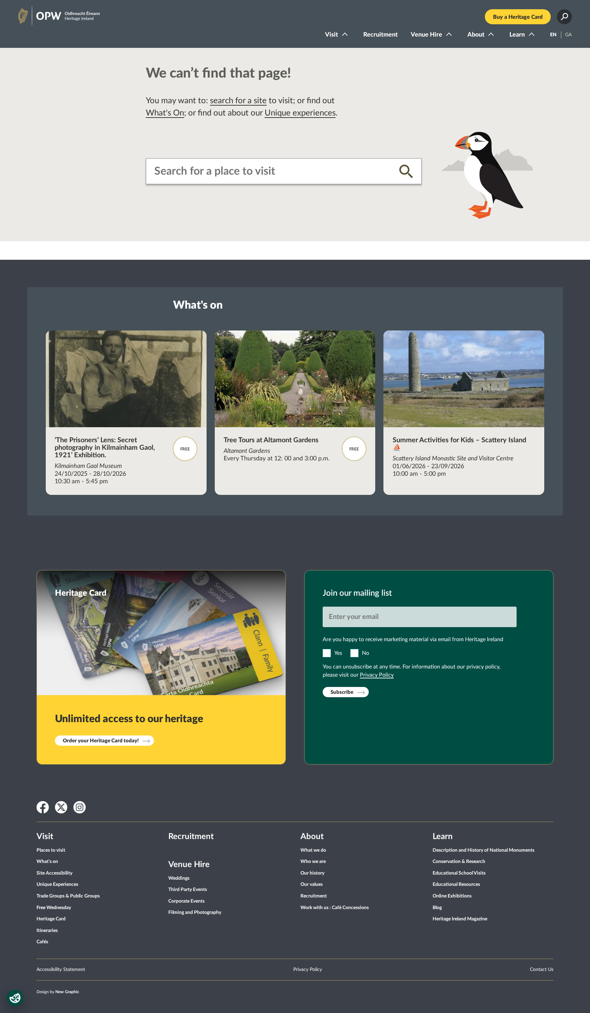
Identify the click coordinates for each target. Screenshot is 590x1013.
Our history (312, 873)
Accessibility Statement (61, 969)
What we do (313, 850)
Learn (517, 35)
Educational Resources (456, 884)
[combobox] (271, 171)
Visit (331, 35)
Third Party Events (187, 889)
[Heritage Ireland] (52, 13)
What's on (198, 305)
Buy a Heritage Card (518, 17)
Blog (437, 907)
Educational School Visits (459, 873)
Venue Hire (426, 35)
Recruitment (380, 35)
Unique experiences (300, 113)
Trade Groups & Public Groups (68, 896)
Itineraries (47, 930)
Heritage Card (51, 919)
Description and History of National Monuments (483, 850)
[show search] (564, 16)
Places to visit (51, 850)
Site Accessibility (54, 873)
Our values (311, 884)
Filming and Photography (194, 912)
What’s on (47, 861)
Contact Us (541, 969)
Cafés (42, 942)
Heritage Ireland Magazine (460, 919)
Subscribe (342, 692)
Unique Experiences (57, 884)
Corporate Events (186, 901)
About (475, 35)
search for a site (238, 101)
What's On (165, 113)
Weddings (178, 878)
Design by (58, 992)
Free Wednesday (54, 907)
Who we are (313, 861)
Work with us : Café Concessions (334, 907)
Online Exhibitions (452, 896)
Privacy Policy (377, 675)
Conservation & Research (459, 861)
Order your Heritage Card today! (101, 740)
